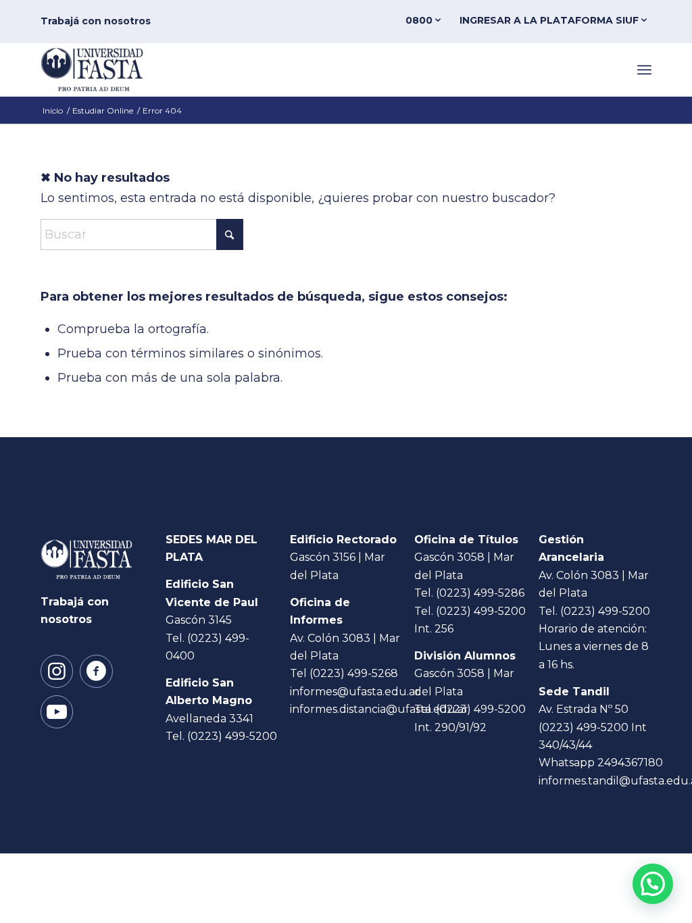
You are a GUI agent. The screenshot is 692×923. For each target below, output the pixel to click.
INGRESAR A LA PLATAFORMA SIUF (550, 20)
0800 (420, 20)
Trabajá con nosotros (96, 21)
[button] (653, 884)
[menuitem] (426, 20)
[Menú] (644, 69)
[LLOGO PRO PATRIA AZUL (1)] (103, 70)
